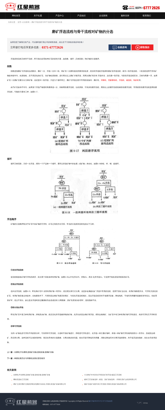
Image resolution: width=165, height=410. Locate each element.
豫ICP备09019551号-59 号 (97, 401)
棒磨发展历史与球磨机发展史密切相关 (29, 358)
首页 (19, 22)
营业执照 (109, 401)
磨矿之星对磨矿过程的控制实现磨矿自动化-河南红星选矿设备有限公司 (39, 384)
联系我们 (147, 15)
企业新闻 (103, 15)
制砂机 (136, 80)
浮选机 (121, 80)
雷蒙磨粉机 (112, 80)
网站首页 (16, 15)
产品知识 (81, 15)
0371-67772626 (52, 47)
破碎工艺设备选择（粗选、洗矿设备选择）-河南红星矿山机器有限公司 (110, 379)
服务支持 (125, 15)
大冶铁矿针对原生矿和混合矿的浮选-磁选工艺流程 (103, 375)
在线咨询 (122, 47)
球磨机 (103, 80)
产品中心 (60, 15)
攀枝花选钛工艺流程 (20, 379)
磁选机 (129, 80)
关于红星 (38, 15)
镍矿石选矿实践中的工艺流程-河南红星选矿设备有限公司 (105, 384)
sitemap (145, 403)
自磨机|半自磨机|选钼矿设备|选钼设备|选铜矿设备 (34, 352)
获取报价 (145, 47)
